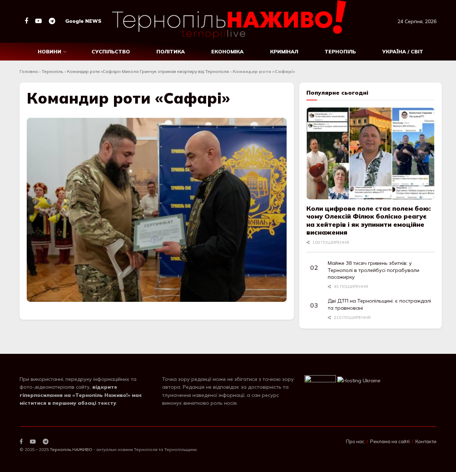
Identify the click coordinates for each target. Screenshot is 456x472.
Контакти (425, 441)
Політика (170, 51)
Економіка (227, 51)
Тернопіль (340, 51)
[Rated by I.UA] (320, 380)
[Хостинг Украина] (358, 380)
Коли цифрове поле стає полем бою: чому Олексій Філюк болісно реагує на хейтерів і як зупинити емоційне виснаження (368, 220)
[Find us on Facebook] (26, 21)
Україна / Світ (402, 51)
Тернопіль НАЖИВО (71, 449)
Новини (49, 51)
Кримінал (284, 51)
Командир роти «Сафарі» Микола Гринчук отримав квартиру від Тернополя (148, 71)
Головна (29, 71)
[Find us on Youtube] (38, 21)
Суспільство (111, 51)
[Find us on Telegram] (52, 21)
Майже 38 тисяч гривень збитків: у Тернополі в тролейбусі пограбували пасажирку (373, 270)
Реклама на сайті (390, 441)
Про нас (355, 441)
